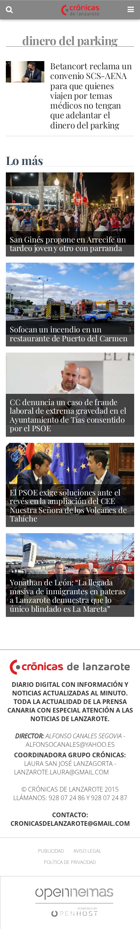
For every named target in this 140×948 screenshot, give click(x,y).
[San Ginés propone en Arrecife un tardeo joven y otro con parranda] (70, 208)
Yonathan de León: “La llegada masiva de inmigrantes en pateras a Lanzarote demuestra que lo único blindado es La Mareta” (68, 595)
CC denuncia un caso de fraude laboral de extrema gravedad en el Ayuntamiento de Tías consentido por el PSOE (68, 415)
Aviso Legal (87, 851)
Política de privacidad (70, 862)
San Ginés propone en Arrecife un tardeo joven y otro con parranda (68, 243)
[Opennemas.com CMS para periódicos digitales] (74, 902)
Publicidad (51, 851)
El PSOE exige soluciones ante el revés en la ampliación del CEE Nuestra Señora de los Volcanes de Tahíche (68, 505)
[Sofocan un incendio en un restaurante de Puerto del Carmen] (70, 298)
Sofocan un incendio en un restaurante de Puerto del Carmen (69, 333)
